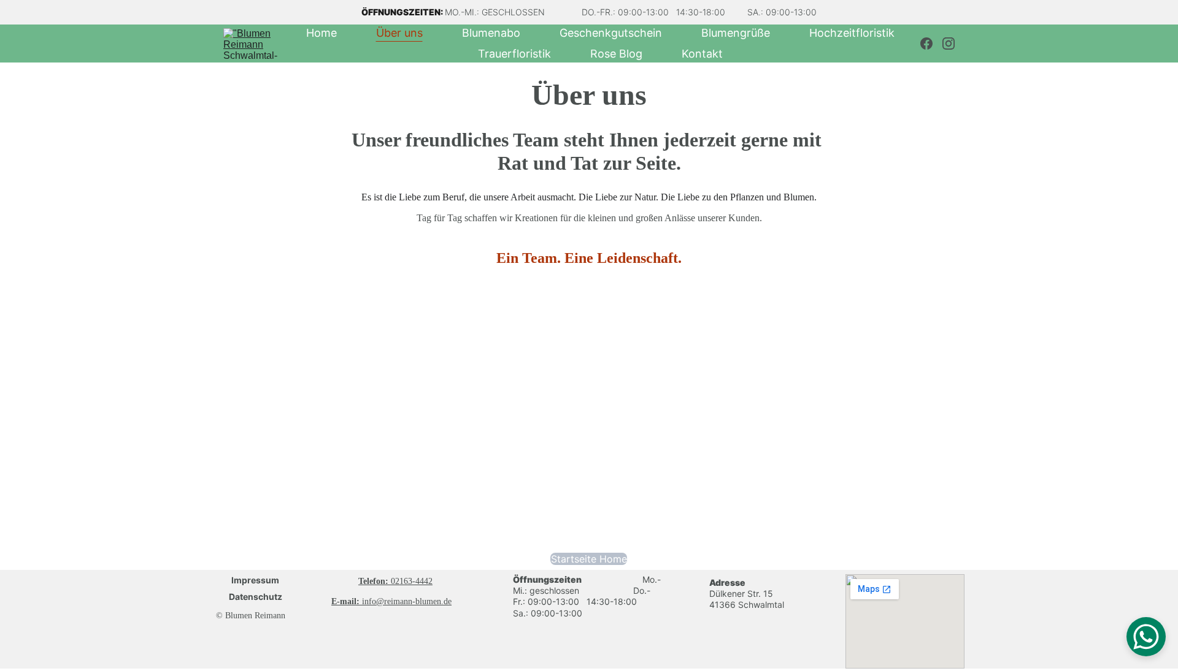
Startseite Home (589, 559)
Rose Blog (616, 53)
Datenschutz (255, 596)
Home (321, 33)
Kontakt (702, 53)
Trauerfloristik (514, 53)
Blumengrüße (735, 33)
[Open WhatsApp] (1146, 636)
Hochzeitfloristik (852, 33)
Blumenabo (491, 33)
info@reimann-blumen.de (407, 601)
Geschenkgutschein (611, 33)
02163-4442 (412, 581)
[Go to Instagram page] (948, 43)
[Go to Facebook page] (931, 43)
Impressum (255, 580)
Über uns (399, 33)
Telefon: (374, 581)
